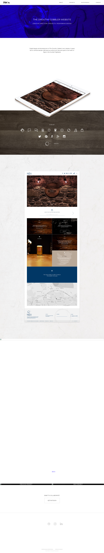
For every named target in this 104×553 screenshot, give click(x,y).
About (61, 2)
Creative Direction (40, 23)
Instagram (55, 524)
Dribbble (49, 524)
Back (53, 471)
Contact (98, 2)
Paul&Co (6, 2)
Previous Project (26, 484)
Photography (85, 2)
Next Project (78, 484)
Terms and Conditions (47, 549)
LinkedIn (61, 524)
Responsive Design (64, 23)
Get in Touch (52, 500)
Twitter (42, 524)
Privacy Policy (59, 549)
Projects (72, 2)
